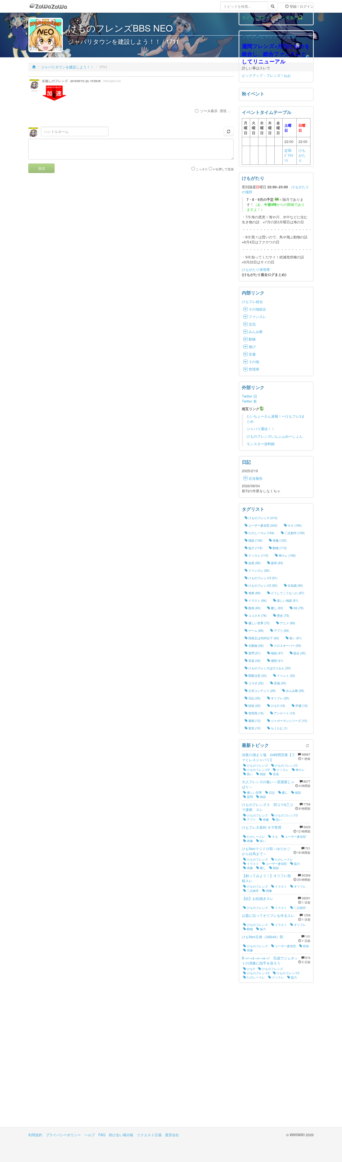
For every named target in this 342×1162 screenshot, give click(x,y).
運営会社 (172, 1134)
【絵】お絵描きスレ (257, 898)
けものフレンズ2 (286, 765)
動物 (252, 339)
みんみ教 (256, 331)
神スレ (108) (287, 555)
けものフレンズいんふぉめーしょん (275, 436)
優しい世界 (254, 792)
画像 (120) (279, 540)
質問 (249, 796)
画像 (265, 819)
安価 (252, 354)
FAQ (101, 1134)
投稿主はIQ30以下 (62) (263, 638)
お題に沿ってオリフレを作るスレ (268, 915)
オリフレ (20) (279, 698)
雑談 (262, 774)
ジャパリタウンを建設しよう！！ (67, 66)
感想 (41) (276, 660)
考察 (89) (254, 593)
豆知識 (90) (295, 585)
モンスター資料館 (261, 443)
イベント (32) (285, 675)
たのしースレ (255, 836)
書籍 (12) (254, 720)
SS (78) (298, 608)
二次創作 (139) (294, 533)
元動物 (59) (256, 645)
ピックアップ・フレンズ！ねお (266, 75)
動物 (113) (279, 548)
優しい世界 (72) (259, 623)
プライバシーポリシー (63, 1134)
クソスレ (282, 769)
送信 (41, 168)
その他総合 (257, 308)
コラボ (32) (256, 683)
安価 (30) (279, 683)
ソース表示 (209, 110)
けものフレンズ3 (258, 769)
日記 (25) (254, 698)
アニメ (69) (287, 623)
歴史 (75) (282, 615)
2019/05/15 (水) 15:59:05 (85, 81)
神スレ (300, 769)
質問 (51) (254, 653)
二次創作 (252, 890)
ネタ (274, 836)
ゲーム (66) (256, 630)
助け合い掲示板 (121, 1134)
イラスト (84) (257, 600)
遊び (252, 346)
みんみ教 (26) (294, 690)
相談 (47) (276, 653)
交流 (252, 323)
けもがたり (301, 155)
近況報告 (256, 478)
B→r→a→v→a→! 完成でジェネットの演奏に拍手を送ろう (270, 960)
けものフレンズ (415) (262, 518)
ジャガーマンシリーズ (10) (288, 720)
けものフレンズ (257, 765)
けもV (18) (277, 705)
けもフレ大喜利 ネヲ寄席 (261, 827)
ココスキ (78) (257, 615)
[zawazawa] (48, 6)
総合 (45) (299, 653)
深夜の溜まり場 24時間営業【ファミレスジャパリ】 (268, 757)
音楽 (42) (254, 660)
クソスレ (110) (258, 555)
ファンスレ (257, 316)
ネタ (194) (294, 525)
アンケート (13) (284, 713)
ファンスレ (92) (259, 570)
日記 (271, 792)
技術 (305, 946)
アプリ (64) (281, 630)
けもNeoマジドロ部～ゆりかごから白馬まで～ (266, 851)
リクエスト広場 (149, 1134)
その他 (254, 361)
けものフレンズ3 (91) (262, 578)
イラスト (252, 863)
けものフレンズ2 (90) (262, 585)
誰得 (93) (276, 563)
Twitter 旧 (249, 396)
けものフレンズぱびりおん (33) (269, 668)
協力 (296, 863)
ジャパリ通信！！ (261, 428)
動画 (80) (254, 608)
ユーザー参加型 (295, 836)
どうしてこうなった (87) (287, 593)
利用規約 (35, 1134)
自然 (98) (254, 563)
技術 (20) (254, 705)
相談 (297, 792)
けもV (250, 968)
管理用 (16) (256, 713)
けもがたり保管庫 (256, 269)
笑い (249, 774)
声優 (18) (301, 705)
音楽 (275, 774)
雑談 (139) (255, 540)
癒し (284, 792)
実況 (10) (254, 728)
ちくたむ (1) (278, 728)
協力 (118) (255, 548)
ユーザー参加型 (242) (262, 525)
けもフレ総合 (252, 301)
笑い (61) (295, 638)
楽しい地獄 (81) (287, 600)
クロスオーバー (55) (287, 645)
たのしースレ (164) (261, 533)
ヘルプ (89, 1134)
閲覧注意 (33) (257, 675)
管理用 (254, 369)
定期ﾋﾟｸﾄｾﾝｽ (288, 155)
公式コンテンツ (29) (262, 690)
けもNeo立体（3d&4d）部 (262, 936)
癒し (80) (276, 608)
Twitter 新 (249, 401)
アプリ (251, 819)
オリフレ (299, 886)
